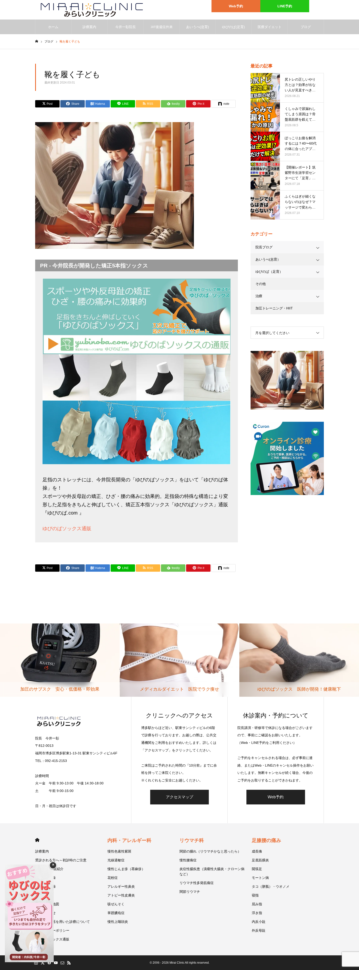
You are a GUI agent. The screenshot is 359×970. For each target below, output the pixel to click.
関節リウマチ (190, 892)
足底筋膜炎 (260, 860)
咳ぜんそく (116, 904)
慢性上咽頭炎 (117, 922)
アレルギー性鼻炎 (121, 886)
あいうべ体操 (45, 878)
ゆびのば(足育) (233, 27)
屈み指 (257, 904)
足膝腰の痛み (266, 840)
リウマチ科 (192, 840)
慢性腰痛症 (188, 860)
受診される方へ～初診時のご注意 (60, 860)
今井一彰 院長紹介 (49, 869)
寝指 (255, 895)
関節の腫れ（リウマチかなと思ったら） (210, 851)
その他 (260, 284)
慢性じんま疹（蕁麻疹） (126, 869)
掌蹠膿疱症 (116, 913)
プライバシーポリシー (52, 930)
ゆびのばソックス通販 (66, 528)
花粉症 (112, 878)
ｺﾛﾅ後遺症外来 (161, 27)
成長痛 (257, 851)
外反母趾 (258, 930)
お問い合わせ (45, 913)
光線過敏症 (116, 860)
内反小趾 (258, 922)
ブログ (306, 27)
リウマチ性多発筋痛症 (197, 883)
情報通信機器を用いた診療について (62, 922)
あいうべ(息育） (268, 259)
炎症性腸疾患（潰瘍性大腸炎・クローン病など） (212, 871)
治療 (258, 296)
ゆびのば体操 (45, 886)
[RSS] (68, 962)
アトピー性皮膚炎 (121, 895)
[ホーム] (36, 41)
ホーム (53, 27)
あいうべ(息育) (197, 27)
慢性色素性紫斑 (119, 851)
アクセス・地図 (47, 904)
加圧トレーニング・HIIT (274, 308)
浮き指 (257, 913)
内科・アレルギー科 (129, 840)
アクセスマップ (179, 797)
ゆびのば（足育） (269, 272)
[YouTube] (55, 962)
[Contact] (62, 962)
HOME (37, 840)
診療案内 (89, 27)
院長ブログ (264, 247)
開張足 (257, 869)
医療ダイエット (270, 27)
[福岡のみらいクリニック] (89, 9)
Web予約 (236, 6)
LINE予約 (284, 6)
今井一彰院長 (125, 27)
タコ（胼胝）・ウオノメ (270, 886)
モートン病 (260, 878)
